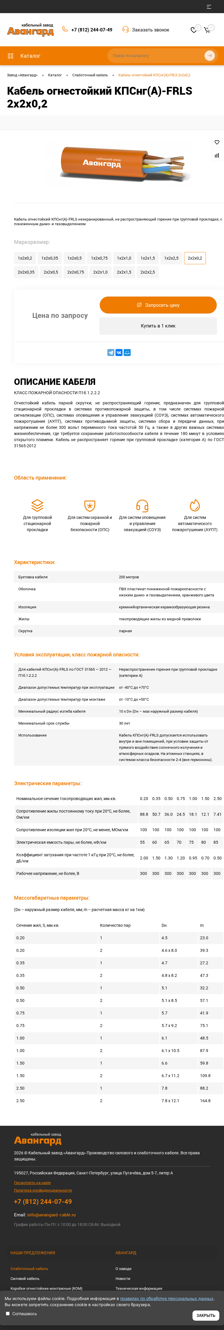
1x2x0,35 (49, 258)
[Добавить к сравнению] (217, 155)
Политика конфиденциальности (43, 1190)
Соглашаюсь (24, 1313)
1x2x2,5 (171, 258)
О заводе (124, 1268)
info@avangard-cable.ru (51, 1215)
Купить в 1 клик (158, 326)
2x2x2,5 (148, 272)
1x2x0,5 (74, 258)
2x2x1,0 (100, 272)
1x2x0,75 (99, 258)
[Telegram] (110, 352)
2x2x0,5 (51, 272)
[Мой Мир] (127, 352)
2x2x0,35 (26, 272)
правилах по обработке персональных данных (167, 1298)
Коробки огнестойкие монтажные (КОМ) (46, 1288)
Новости (123, 1278)
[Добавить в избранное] (217, 142)
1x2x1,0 (124, 258)
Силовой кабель (24, 1278)
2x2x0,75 (75, 272)
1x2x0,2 (25, 258)
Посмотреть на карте (32, 1183)
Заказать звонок (150, 30)
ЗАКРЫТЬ (206, 1315)
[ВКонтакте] (119, 352)
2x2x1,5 (124, 272)
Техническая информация (139, 1288)
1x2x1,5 (148, 258)
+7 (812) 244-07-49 (91, 30)
